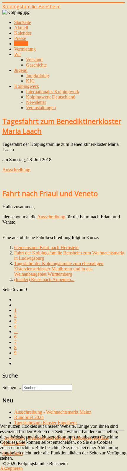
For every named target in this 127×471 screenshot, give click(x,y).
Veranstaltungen (41, 107)
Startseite (22, 22)
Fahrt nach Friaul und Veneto (50, 193)
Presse (20, 38)
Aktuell (21, 27)
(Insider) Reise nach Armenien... (44, 279)
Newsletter (36, 102)
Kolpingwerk (26, 86)
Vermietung (25, 48)
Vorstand (34, 59)
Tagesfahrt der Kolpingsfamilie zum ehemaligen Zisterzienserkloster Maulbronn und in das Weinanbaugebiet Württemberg (58, 269)
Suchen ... (11, 387)
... (16, 331)
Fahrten (21, 43)
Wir (17, 54)
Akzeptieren (11, 468)
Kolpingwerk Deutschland (50, 96)
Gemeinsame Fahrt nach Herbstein (46, 247)
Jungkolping (37, 75)
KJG (30, 80)
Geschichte (36, 64)
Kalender (22, 33)
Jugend (20, 70)
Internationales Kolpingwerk (52, 91)
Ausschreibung (16, 169)
